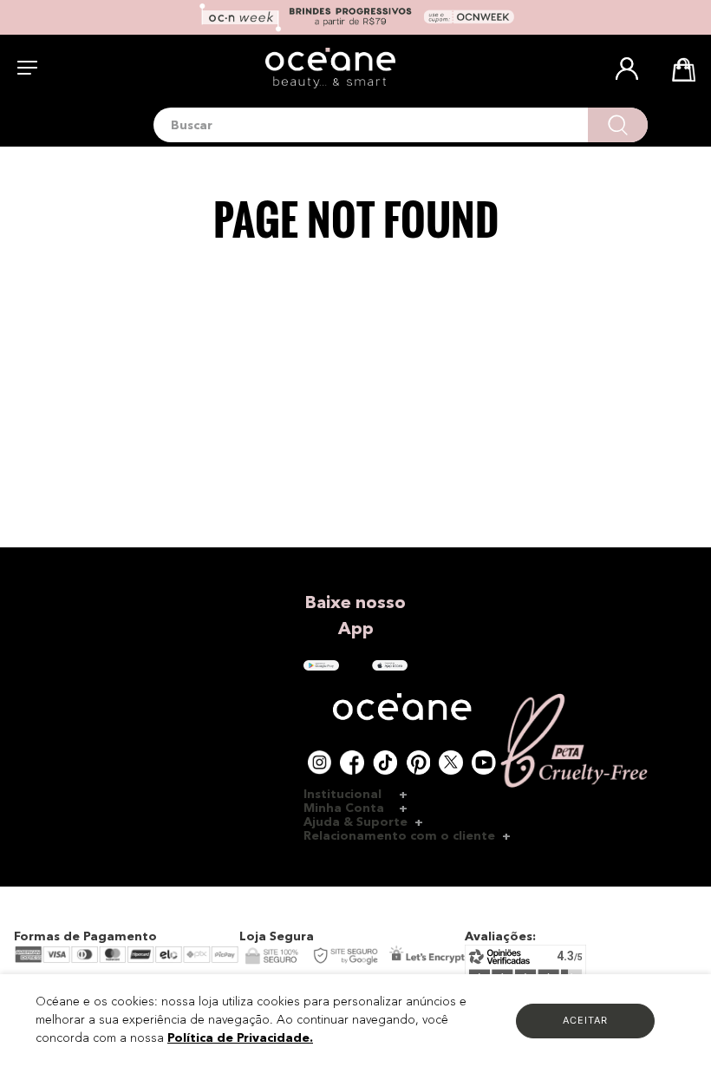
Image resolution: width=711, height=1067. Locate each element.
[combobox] (400, 125)
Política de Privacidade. (240, 1038)
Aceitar (585, 1020)
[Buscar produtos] (618, 125)
